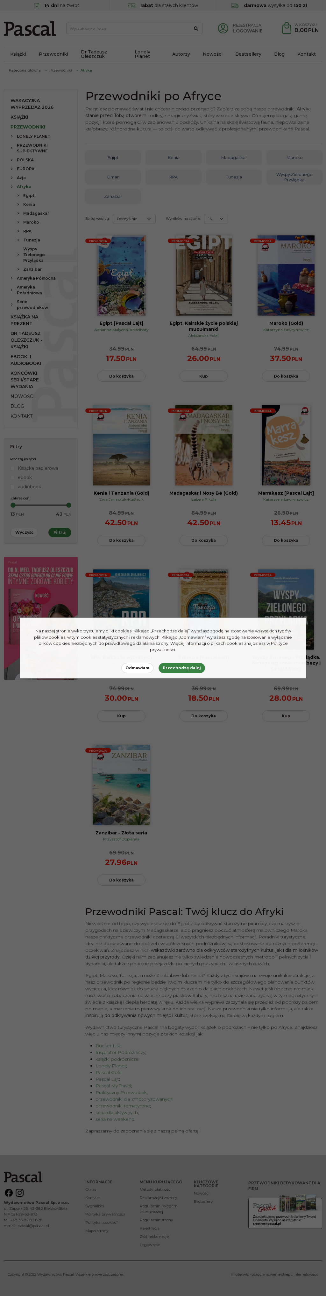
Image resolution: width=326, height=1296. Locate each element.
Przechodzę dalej (182, 667)
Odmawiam (137, 667)
